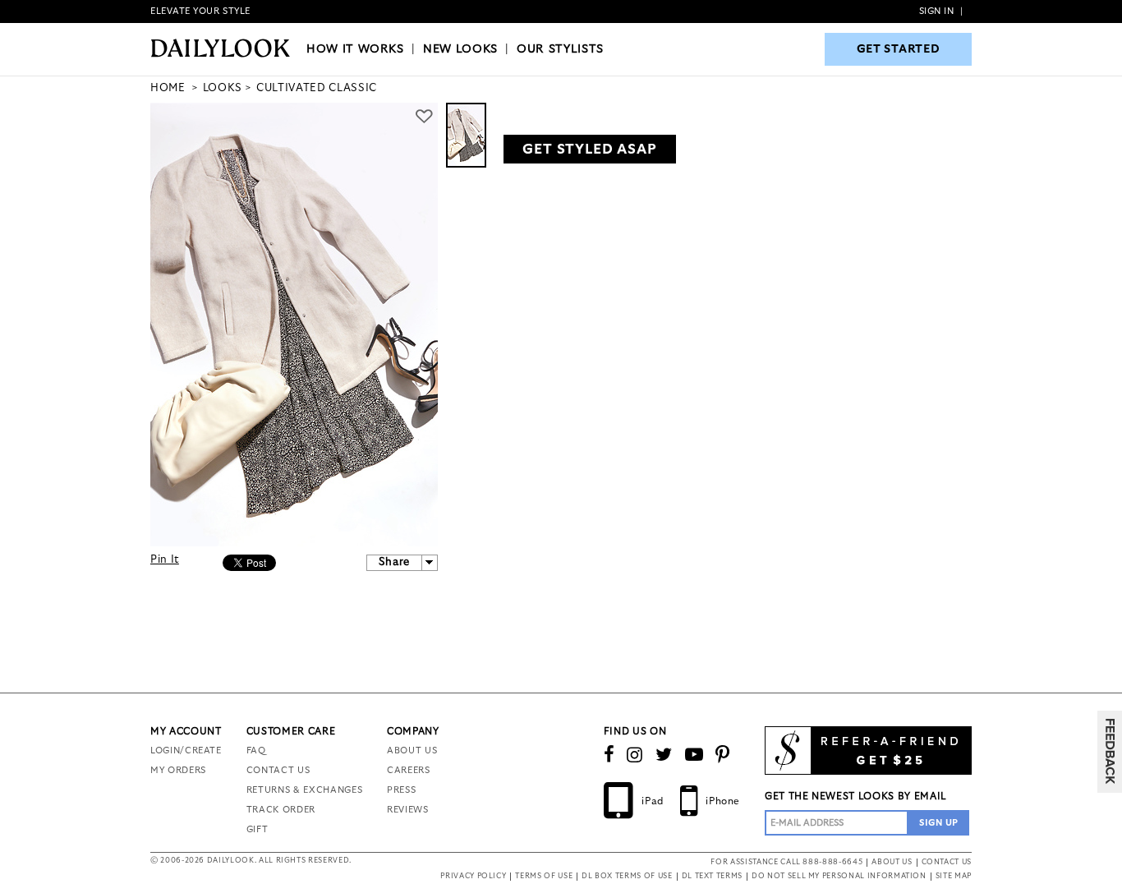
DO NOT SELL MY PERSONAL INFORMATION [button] (839, 876)
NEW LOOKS (460, 49)
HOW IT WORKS (355, 49)
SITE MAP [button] (954, 876)
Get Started (898, 49)
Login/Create (186, 750)
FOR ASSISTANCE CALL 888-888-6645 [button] (786, 862)
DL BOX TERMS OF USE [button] (627, 876)
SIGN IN (936, 11)
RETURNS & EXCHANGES (304, 789)
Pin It (164, 560)
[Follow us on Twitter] (664, 755)
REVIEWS (408, 809)
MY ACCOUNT (186, 731)
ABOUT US (412, 750)
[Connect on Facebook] (609, 755)
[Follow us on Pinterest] (722, 755)
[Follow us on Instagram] (635, 755)
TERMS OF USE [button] (543, 876)
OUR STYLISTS (560, 49)
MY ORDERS (178, 770)
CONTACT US (278, 770)
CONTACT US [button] (947, 862)
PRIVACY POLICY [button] (473, 876)
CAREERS (408, 770)
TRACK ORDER (280, 809)
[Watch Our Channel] (694, 755)
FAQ (256, 750)
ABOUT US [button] (891, 862)
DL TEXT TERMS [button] (712, 876)
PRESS (401, 789)
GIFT (257, 829)
